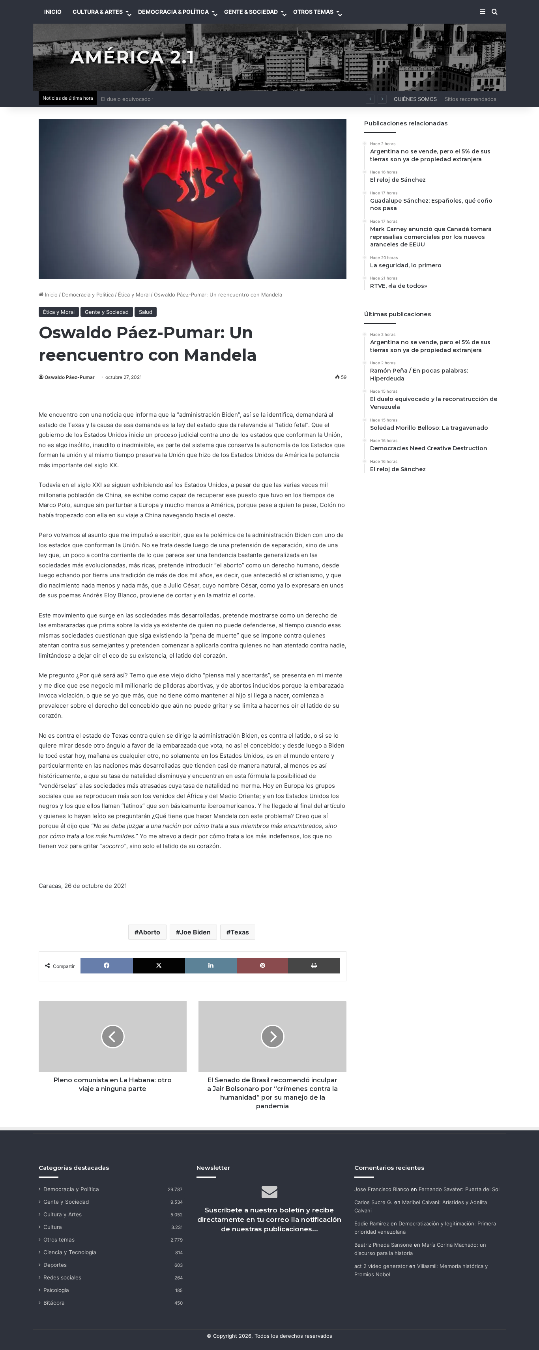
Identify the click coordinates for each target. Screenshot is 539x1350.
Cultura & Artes (98, 11)
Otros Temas (313, 11)
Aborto (149, 932)
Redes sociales (62, 1277)
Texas (239, 932)
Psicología (56, 1290)
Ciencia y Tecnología (69, 1252)
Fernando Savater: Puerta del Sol (459, 1189)
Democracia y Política (88, 294)
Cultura (52, 1227)
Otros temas (59, 1239)
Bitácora (54, 1303)
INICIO (53, 11)
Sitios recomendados (470, 99)
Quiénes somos (415, 99)
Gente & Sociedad (251, 11)
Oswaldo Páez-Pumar (70, 377)
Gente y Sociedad (107, 312)
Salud (145, 312)
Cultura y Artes (62, 1214)
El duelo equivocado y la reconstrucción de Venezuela (167, 99)
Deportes (55, 1265)
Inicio (50, 294)
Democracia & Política (173, 11)
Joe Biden (195, 932)
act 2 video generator (381, 1266)
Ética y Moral (134, 294)
